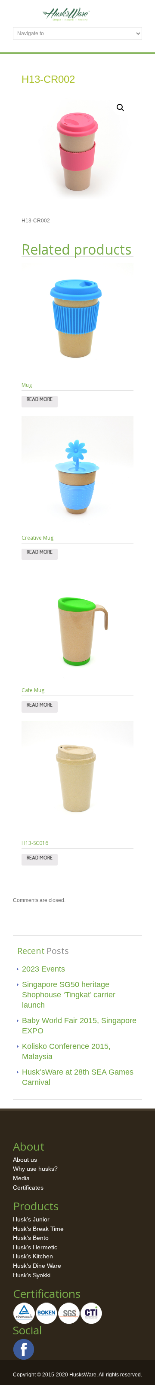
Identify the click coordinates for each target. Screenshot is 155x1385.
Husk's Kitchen (33, 1256)
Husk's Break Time (38, 1228)
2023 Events (43, 969)
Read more (40, 401)
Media (21, 1178)
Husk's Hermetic (35, 1247)
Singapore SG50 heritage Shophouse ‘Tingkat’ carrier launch (68, 994)
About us (25, 1159)
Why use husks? (35, 1168)
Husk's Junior (31, 1219)
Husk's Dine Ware (37, 1265)
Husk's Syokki (31, 1275)
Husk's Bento (31, 1237)
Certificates (28, 1187)
